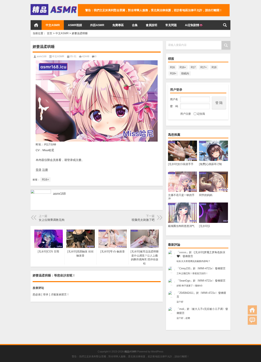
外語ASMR (97, 25)
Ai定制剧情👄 (194, 25)
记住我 (201, 113)
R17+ (203, 67)
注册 (45, 169)
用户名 (174, 99)
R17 (193, 67)
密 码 (174, 106)
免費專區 (118, 25)
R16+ (183, 67)
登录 (38, 169)
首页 (36, 25)
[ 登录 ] (46, 294)
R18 (214, 67)
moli (181, 308)
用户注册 (185, 113)
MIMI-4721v (205, 268)
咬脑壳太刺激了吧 (143, 219)
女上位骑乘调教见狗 (51, 219)
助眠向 (185, 73)
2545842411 (186, 292)
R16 (172, 67)
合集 (135, 25)
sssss (182, 252)
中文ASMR (53, 25)
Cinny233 (184, 268)
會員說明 (151, 25)
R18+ (173, 73)
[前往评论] (252, 320)
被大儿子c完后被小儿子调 (207, 308)
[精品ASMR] (54, 5)
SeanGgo (184, 280)
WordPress (157, 351)
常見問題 (171, 25)
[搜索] (224, 25)
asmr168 (41, 56)
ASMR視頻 (75, 25)
